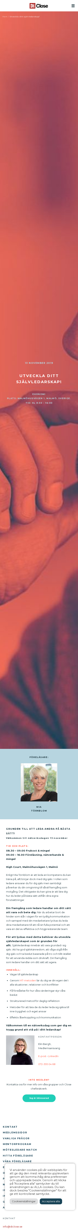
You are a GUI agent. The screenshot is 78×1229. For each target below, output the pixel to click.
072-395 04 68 (46, 1064)
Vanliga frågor (16, 1138)
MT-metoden (28, 980)
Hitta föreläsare (18, 1155)
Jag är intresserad (39, 1098)
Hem (5, 17)
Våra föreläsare (17, 1161)
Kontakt (10, 1126)
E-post (42, 1056)
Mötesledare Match (20, 1149)
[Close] (39, 5)
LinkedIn (53, 1056)
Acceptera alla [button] (51, 1201)
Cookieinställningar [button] (24, 1201)
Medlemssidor (15, 1132)
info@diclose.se (12, 1226)
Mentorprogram (17, 1144)
